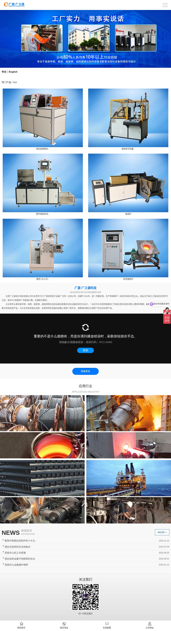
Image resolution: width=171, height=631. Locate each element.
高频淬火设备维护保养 (16, 564)
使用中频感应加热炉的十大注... (21, 540)
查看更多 (85, 371)
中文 (4, 71)
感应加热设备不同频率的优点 (20, 558)
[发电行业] (42, 491)
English (13, 71)
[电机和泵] (42, 426)
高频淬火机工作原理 (15, 552)
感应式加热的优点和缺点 (17, 546)
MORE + (162, 532)
